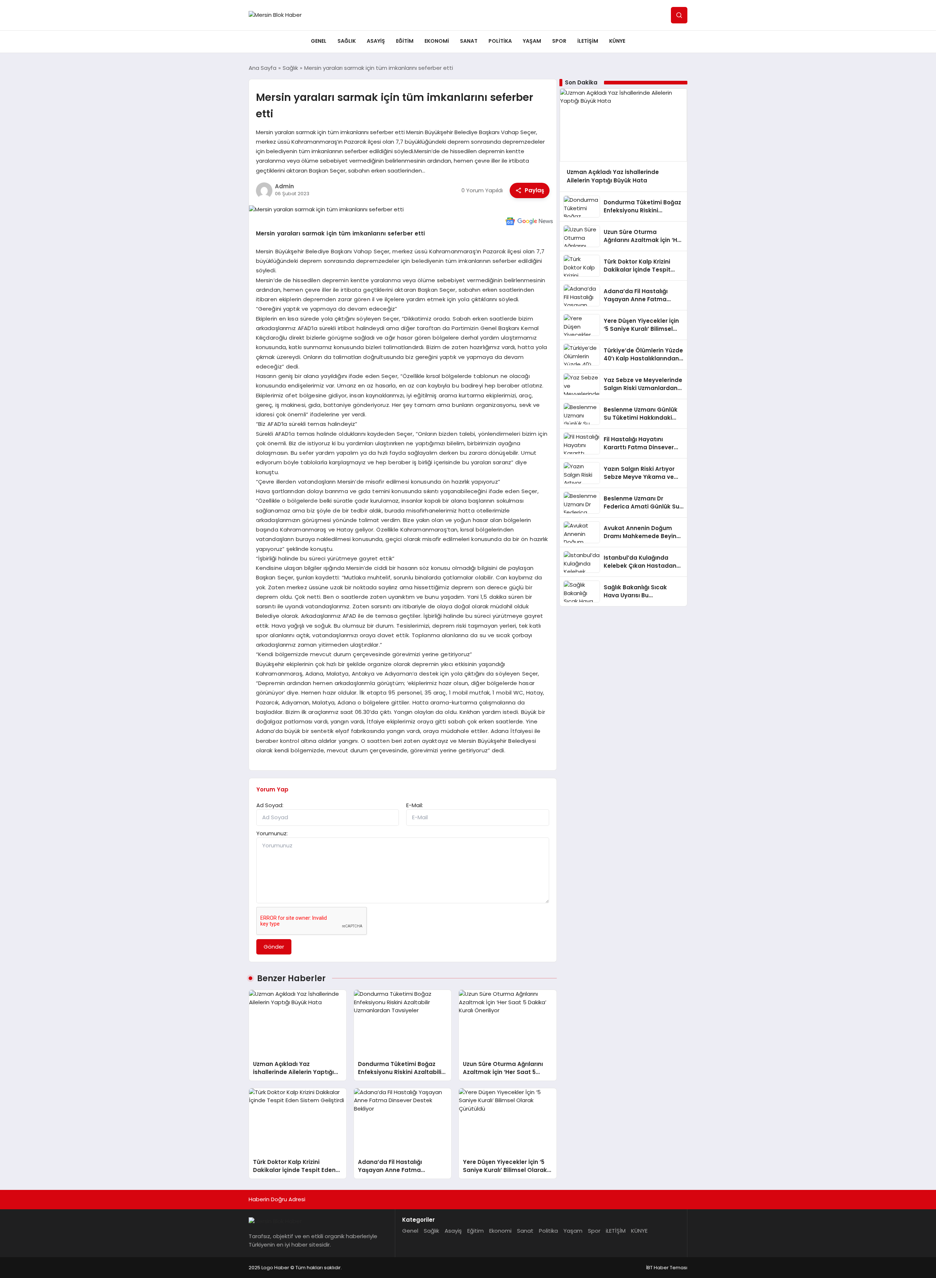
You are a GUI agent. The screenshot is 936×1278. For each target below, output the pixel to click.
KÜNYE (617, 41)
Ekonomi (436, 41)
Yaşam (532, 41)
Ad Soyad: (269, 805)
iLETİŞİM (587, 41)
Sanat (469, 41)
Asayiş (376, 41)
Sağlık (346, 41)
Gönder (274, 946)
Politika (500, 41)
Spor (559, 41)
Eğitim (405, 41)
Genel (319, 41)
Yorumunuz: (272, 833)
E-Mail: (414, 805)
